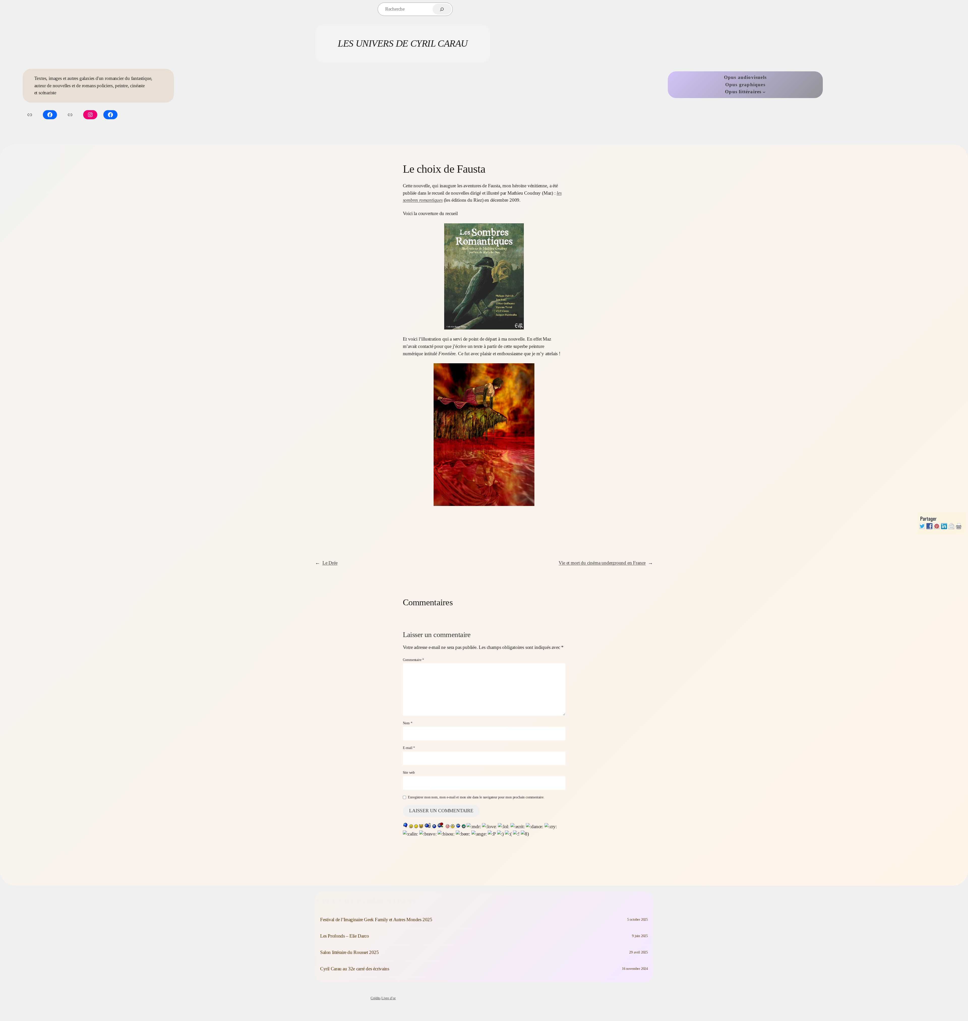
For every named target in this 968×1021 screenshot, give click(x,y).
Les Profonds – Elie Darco (344, 936)
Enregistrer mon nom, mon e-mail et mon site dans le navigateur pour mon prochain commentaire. (476, 797)
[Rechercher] (442, 9)
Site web (409, 772)
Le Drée (330, 562)
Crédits (375, 998)
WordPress (645, 998)
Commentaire (413, 660)
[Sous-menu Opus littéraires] (764, 92)
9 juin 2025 (640, 936)
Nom (407, 723)
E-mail (409, 748)
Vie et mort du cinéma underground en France (602, 562)
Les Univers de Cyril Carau (402, 43)
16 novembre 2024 (635, 969)
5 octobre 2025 (637, 919)
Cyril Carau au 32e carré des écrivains (354, 968)
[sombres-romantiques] (484, 276)
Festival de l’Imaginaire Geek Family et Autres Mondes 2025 (376, 919)
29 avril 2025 (638, 952)
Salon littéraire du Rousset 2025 (349, 952)
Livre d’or (388, 998)
